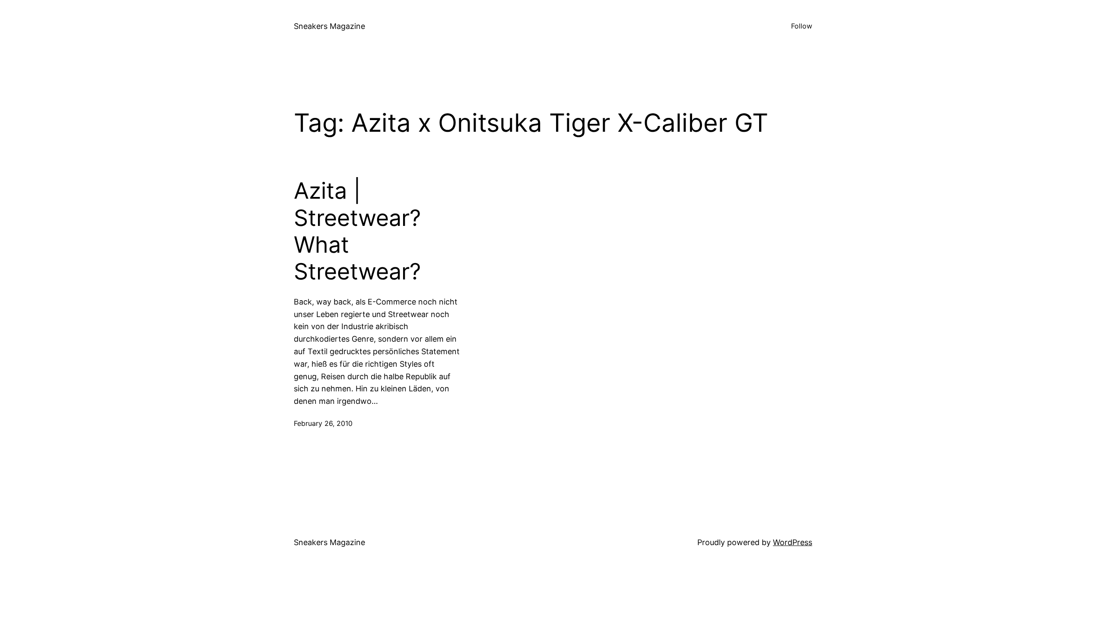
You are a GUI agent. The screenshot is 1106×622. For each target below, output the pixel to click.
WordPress (792, 542)
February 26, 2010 (323, 423)
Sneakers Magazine (329, 26)
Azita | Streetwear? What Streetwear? (357, 231)
